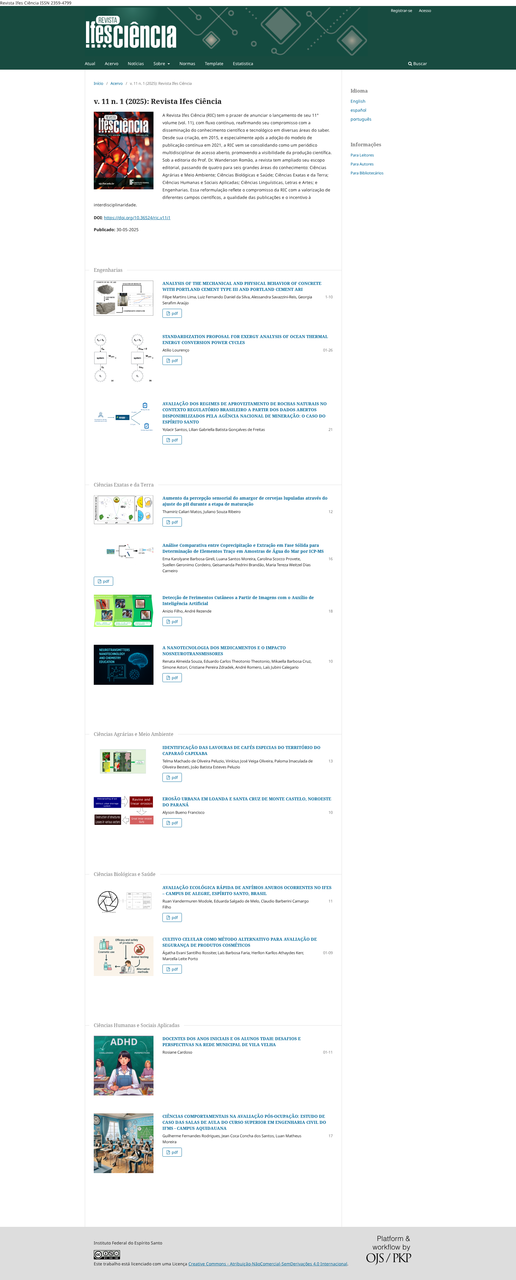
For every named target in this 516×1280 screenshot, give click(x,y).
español (358, 110)
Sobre (159, 63)
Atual (90, 63)
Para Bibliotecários (367, 173)
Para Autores (362, 164)
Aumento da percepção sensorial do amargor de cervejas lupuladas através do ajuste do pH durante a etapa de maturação (245, 501)
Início (98, 83)
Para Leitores (362, 155)
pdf (174, 313)
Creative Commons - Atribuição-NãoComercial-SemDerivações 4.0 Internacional (267, 1264)
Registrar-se (401, 10)
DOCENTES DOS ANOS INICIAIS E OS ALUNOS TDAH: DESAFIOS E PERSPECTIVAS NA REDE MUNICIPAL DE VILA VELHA (231, 1041)
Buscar (419, 63)
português (361, 119)
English (358, 101)
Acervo (111, 63)
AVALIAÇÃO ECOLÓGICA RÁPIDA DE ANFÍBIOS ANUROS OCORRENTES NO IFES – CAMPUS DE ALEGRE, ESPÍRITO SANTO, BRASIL (246, 890)
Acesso (425, 10)
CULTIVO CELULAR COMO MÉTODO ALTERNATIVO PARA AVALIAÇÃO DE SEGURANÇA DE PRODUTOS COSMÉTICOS (239, 942)
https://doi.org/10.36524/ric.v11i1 (137, 217)
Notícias (136, 63)
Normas (187, 63)
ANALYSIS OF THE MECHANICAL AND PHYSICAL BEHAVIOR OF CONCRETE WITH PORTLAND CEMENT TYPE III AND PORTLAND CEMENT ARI (241, 286)
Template (214, 63)
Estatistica (243, 63)
